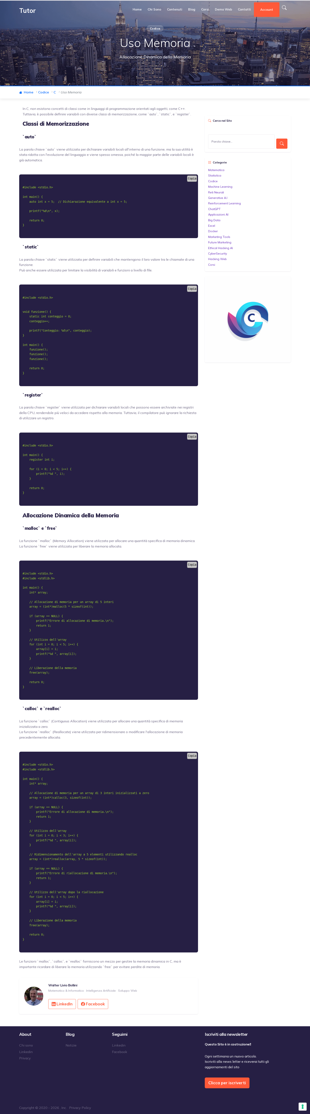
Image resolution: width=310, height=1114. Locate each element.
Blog (191, 9)
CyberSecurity (217, 253)
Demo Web (223, 9)
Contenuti (174, 9)
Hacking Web (217, 259)
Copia (192, 178)
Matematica (216, 170)
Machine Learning (220, 187)
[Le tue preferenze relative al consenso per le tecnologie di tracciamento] (303, 1107)
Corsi (205, 9)
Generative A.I (217, 198)
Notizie (71, 1045)
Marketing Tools (219, 237)
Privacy (25, 1058)
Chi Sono (154, 9)
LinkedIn (65, 1003)
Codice (213, 181)
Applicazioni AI (218, 214)
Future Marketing (219, 242)
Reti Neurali (216, 192)
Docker (213, 231)
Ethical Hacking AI (220, 248)
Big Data (214, 220)
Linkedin (26, 1052)
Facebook (95, 1003)
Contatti (244, 9)
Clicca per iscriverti (227, 1082)
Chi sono (26, 1045)
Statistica (214, 175)
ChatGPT (214, 209)
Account (266, 10)
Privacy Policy (80, 1108)
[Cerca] (284, 7)
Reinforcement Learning (224, 203)
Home (137, 9)
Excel (211, 226)
